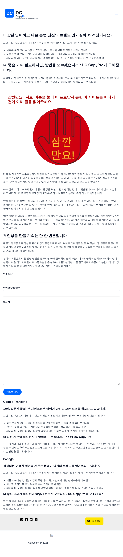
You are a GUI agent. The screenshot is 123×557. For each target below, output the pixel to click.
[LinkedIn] (31, 519)
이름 (8, 273)
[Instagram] (21, 519)
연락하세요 (12, 391)
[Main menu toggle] (116, 14)
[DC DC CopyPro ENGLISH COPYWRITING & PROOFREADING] (26, 24)
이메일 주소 (11, 287)
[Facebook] (26, 519)
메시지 (6, 301)
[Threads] (36, 519)
